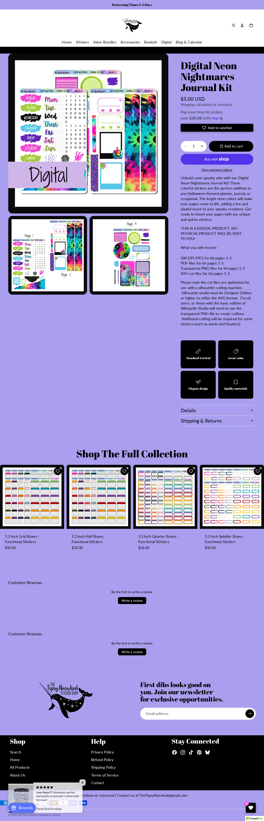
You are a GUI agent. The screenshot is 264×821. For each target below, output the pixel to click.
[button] (217, 128)
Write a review (132, 600)
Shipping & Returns (201, 421)
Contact (97, 782)
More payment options (217, 170)
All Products (20, 767)
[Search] (233, 25)
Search (15, 752)
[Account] (242, 25)
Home (15, 759)
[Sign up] (249, 713)
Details (188, 410)
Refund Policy (102, 759)
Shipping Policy (103, 767)
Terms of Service (105, 775)
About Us (17, 775)
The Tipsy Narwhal (27, 814)
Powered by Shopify (50, 814)
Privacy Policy (102, 752)
